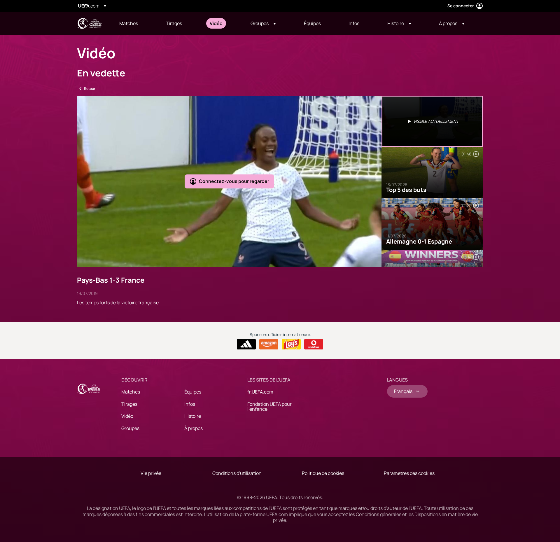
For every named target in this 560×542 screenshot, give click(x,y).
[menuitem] (135, 23)
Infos (189, 404)
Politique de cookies (323, 473)
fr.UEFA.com (260, 392)
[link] (129, 23)
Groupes (130, 428)
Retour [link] (89, 88)
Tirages (129, 404)
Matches (130, 392)
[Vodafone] (313, 344)
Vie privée (151, 473)
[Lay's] (291, 344)
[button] (263, 23)
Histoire (192, 416)
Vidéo (127, 416)
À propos (193, 428)
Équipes (192, 392)
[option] (432, 121)
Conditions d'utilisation (237, 473)
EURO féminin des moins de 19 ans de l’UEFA (89, 23)
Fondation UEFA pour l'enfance (269, 406)
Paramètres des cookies (409, 473)
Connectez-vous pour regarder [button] (234, 181)
